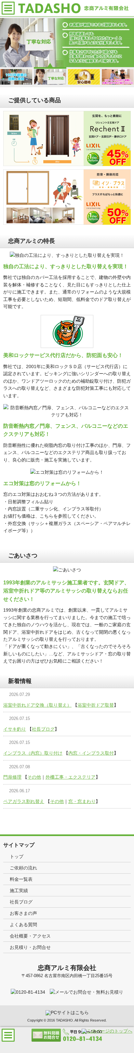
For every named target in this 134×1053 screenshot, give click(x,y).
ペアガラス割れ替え (23, 801)
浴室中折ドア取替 (95, 705)
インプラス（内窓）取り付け (32, 753)
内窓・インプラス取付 (91, 753)
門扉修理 (12, 777)
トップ (16, 856)
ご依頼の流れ (23, 868)
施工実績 (19, 890)
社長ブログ (43, 729)
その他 (34, 777)
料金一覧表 (21, 879)
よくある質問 (23, 924)
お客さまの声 (23, 913)
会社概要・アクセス (30, 936)
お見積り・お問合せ (30, 947)
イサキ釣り (14, 729)
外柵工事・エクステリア (71, 777)
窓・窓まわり (82, 801)
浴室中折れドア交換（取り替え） (37, 705)
